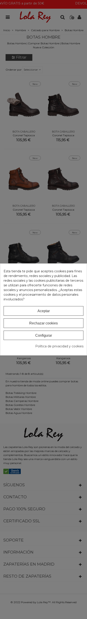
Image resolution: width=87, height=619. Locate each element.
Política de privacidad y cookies (59, 346)
